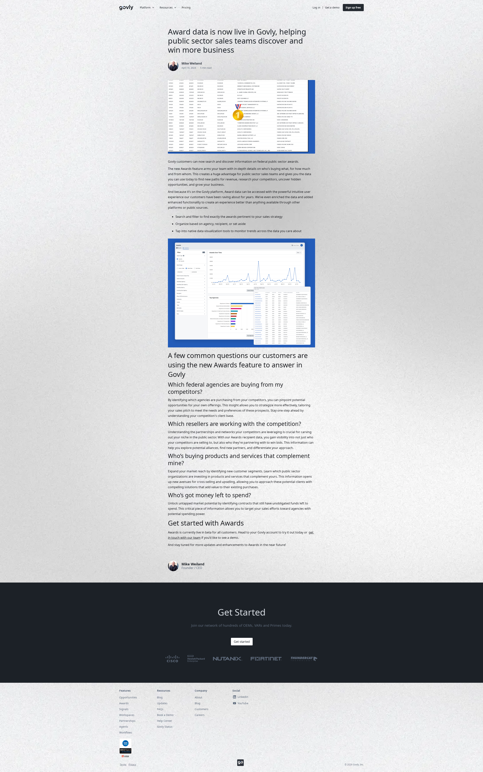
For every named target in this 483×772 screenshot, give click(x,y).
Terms (123, 764)
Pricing (186, 7)
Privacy (132, 764)
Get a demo (332, 7)
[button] (147, 7)
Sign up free (353, 7)
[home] (126, 7)
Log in (316, 7)
